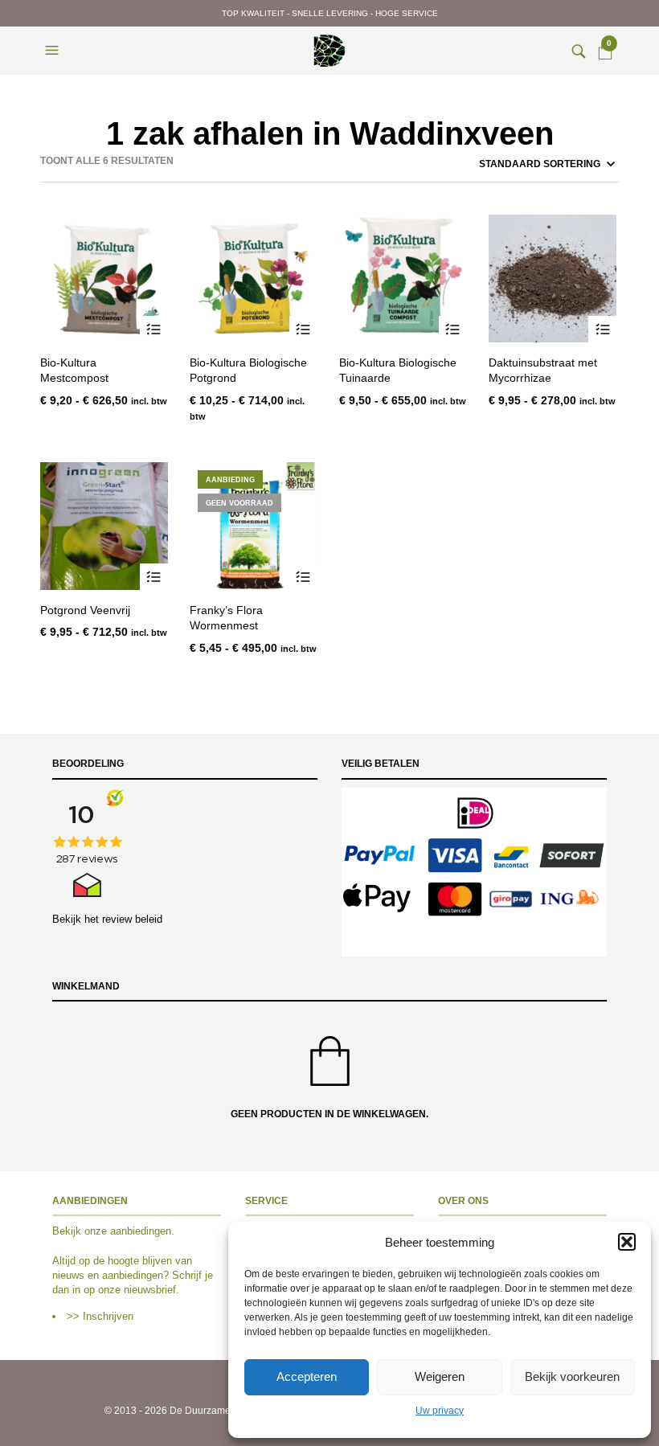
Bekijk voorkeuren (572, 1376)
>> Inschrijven (100, 1316)
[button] (627, 1242)
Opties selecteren (154, 330)
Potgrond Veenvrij (85, 610)
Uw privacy (439, 1410)
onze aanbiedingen (127, 1231)
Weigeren (440, 1376)
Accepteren (306, 1376)
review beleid (132, 919)
